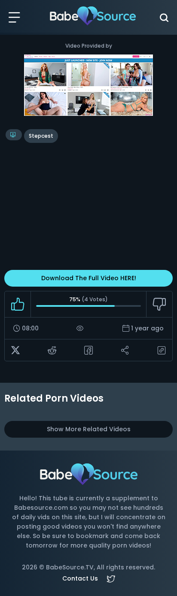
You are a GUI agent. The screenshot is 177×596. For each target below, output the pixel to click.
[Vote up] (18, 304)
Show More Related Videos (89, 429)
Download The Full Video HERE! (88, 278)
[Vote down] (159, 304)
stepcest (41, 135)
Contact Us (80, 578)
